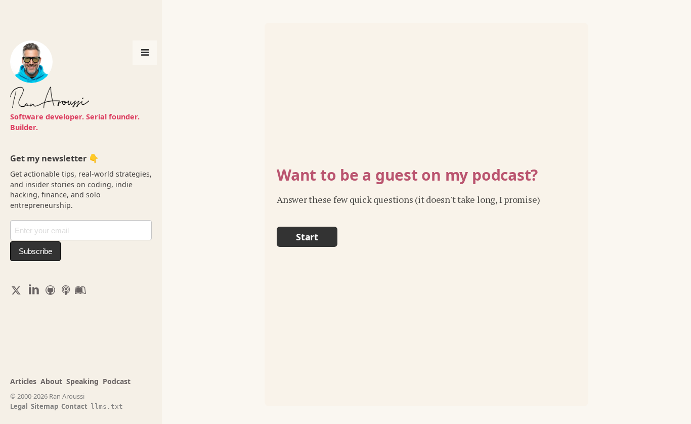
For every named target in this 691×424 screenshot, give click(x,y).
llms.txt (107, 406)
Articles (23, 381)
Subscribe (35, 251)
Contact (74, 406)
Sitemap (44, 406)
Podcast (117, 381)
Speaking (82, 381)
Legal (19, 406)
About (51, 381)
